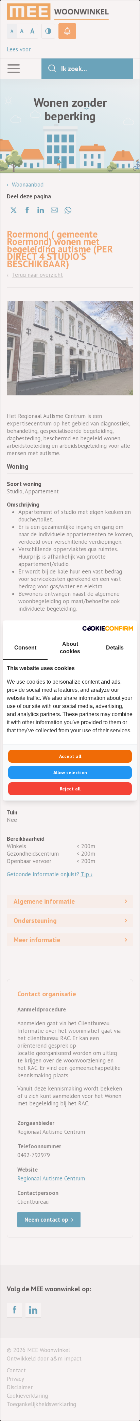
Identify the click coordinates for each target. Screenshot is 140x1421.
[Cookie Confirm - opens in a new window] (107, 628)
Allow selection (70, 772)
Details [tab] (115, 648)
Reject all (70, 789)
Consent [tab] (25, 648)
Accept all (70, 756)
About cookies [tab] (70, 647)
